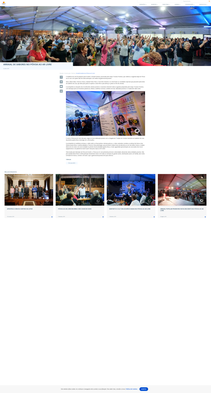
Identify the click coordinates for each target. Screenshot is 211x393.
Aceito (143, 389)
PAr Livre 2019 (71, 163)
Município (142, 4)
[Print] (61, 91)
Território (165, 4)
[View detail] (52, 216)
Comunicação (189, 4)
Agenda (177, 4)
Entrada (61, 73)
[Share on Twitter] (61, 81)
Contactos (202, 4)
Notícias (73, 73)
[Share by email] (61, 86)
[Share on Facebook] (61, 77)
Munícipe (153, 4)
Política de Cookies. (131, 389)
